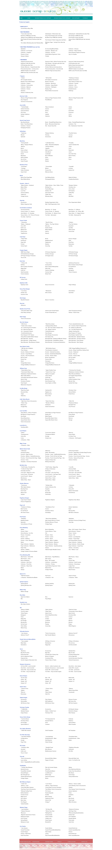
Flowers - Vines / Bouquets (27, 540)
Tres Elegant (24, 802)
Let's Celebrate (72, 816)
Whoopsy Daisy (49, 196)
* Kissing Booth (24, 142)
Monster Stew (72, 381)
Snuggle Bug (24, 406)
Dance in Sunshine (49, 299)
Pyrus (70, 159)
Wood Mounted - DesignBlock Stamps (54, 340)
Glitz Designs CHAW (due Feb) (76, 35)
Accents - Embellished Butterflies (53, 353)
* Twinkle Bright (24, 107)
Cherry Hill (71, 488)
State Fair (47, 694)
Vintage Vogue (48, 524)
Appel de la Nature (25, 596)
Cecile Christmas (25, 110)
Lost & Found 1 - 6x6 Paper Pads (53, 474)
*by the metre (24, 677)
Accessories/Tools (25, 209)
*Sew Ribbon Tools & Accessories (53, 789)
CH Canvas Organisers (50, 252)
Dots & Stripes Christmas (27, 266)
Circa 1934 (23, 226)
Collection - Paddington (50, 87)
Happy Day (23, 618)
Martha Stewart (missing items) (76, 65)
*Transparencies (24, 434)
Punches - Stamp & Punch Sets (76, 458)
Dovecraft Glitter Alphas (50, 758)
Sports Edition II (25, 724)
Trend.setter (71, 820)
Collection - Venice (73, 87)
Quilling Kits (72, 583)
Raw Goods (71, 798)
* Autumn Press (24, 688)
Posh (46, 722)
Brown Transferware (50, 357)
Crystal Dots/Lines (73, 828)
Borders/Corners (25, 769)
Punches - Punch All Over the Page (53, 456)
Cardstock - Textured (25, 125)
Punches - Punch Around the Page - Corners (79, 456)
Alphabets (23, 48)
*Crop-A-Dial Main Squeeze (27, 787)
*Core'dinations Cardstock (51, 350)
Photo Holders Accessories (51, 90)
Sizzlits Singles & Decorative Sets (29, 660)
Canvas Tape (72, 560)
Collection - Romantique (74, 564)
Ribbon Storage (24, 591)
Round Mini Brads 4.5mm (51, 418)
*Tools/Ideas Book (73, 736)
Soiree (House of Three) (26, 524)
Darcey (46, 110)
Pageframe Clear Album (74, 499)
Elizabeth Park (72, 404)
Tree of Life (23, 257)
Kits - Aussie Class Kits (50, 125)
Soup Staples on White (50, 383)
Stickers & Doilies (73, 459)
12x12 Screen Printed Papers (52, 310)
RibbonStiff (71, 677)
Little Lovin (23, 751)
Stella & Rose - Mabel (50, 479)
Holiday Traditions (25, 114)
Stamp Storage (48, 742)
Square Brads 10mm (25, 420)
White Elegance (72, 626)
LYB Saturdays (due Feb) (26, 65)
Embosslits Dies (24, 654)
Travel (70, 194)
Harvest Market (72, 392)
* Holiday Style (48, 485)
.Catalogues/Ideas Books (51, 325)
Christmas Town (72, 390)
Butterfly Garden (24, 520)
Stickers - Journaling (73, 547)
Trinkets (47, 56)
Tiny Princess (72, 406)
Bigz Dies (47, 652)
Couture (70, 616)
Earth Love (23, 227)
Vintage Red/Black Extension (75, 363)
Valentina (47, 116)
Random (47, 244)
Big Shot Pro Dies (25, 652)
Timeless (47, 724)
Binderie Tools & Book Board (28, 81)
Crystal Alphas (48, 828)
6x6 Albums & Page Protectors (76, 412)
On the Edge (24, 722)
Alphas (22, 529)
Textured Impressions (74, 660)
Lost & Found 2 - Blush (74, 474)
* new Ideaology (49, 736)
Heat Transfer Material (50, 635)
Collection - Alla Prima (26, 562)
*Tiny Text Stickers (73, 224)
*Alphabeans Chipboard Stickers (28, 373)
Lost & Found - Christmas (27, 474)
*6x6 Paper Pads (72, 811)
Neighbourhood (49, 240)
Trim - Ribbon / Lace (73, 549)
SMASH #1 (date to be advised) (76, 68)
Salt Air (47, 231)
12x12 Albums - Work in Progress (29, 412)
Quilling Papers (49, 585)
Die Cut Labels (72, 357)
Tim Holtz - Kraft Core (26, 216)
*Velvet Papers (24, 613)
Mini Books (71, 772)
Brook (46, 238)
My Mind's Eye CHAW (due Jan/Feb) (53, 37)
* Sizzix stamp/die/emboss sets (76, 324)
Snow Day (47, 246)
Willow (70, 116)
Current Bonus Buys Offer (27, 28)
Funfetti (47, 794)
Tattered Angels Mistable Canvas (53, 549)
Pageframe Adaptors (50, 499)
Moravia (70, 622)
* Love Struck (48, 783)
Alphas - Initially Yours (50, 711)
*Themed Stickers (49, 146)
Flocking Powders (25, 452)
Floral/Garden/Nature (50, 771)
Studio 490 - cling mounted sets (28, 669)
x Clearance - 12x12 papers (75, 438)
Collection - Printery (50, 564)
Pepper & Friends (49, 760)
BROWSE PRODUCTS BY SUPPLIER (43, 18)
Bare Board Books (25, 122)
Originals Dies (24, 658)
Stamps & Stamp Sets (50, 459)
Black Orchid (72, 613)
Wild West (71, 196)
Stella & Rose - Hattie (74, 478)
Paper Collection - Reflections (28, 545)
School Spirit (24, 246)
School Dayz (72, 774)
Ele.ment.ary (72, 643)
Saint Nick (71, 292)
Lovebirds (47, 620)
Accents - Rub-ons (73, 353)
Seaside (23, 494)
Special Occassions (50, 776)
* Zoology (23, 168)
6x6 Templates (72, 730)
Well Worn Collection (74, 512)
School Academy (25, 192)
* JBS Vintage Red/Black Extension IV (77, 348)
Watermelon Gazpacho (26, 384)
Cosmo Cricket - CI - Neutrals (52, 211)
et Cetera (71, 168)
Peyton (22, 116)
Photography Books (50, 179)
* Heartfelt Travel (49, 747)
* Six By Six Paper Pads (26, 468)
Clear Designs (48, 333)
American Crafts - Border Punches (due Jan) (55, 61)
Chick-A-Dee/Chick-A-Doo (51, 615)
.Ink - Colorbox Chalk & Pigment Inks (77, 325)
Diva (46, 596)
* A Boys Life (24, 262)
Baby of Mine (24, 187)
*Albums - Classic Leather (75, 783)
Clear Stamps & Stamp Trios (75, 81)
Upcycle (47, 233)
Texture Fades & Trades (50, 660)
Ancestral (23, 749)
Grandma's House (49, 510)
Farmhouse (23, 240)
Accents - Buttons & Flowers (27, 352)
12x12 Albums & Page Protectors (53, 412)
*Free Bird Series (73, 133)
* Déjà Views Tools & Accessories (29, 401)
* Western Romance (25, 811)
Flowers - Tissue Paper (74, 538)
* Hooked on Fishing (25, 507)
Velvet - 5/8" (48, 683)
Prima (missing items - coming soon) (29, 68)
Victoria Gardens (25, 273)
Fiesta (70, 792)
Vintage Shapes (24, 778)
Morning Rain (72, 510)
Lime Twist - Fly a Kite (74, 470)
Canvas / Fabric (24, 531)
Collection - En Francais (26, 50)
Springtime (71, 270)
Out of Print (23, 159)
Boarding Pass (24, 488)
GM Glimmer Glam (25, 703)
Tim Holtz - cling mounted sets (28, 671)
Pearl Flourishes (25, 835)
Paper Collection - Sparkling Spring (53, 545)
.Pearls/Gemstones (49, 331)
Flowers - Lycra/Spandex (74, 536)
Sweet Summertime (49, 406)
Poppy (70, 624)
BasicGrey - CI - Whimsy (74, 209)
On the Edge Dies (73, 656)
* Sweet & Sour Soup (50, 372)
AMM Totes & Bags (25, 252)
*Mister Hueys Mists (73, 690)
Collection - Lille (72, 85)
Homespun (47, 361)
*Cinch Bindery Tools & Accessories (77, 785)
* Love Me (71, 467)
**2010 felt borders (25, 575)
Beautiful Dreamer (25, 299)
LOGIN (28, 18)
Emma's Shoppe (72, 238)
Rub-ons (71, 418)
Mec (22, 598)
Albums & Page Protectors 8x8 (76, 97)
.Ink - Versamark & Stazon (27, 331)
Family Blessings (49, 189)
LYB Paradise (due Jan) (74, 63)
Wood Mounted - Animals (27, 338)
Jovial (70, 152)
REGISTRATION (35, 841)
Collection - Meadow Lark (51, 50)
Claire (22, 616)
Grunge (22, 740)
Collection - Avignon (25, 83)
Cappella (47, 148)
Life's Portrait (24, 818)
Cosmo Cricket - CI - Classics (28, 211)
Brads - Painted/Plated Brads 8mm (77, 122)
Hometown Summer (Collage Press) (77, 520)
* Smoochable (48, 166)
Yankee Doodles (24, 803)
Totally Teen (48, 194)
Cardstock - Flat (72, 124)
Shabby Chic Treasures (74, 567)
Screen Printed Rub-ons (51, 312)
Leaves (47, 833)
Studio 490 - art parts (73, 667)
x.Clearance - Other (25, 439)
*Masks (47, 690)
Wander (47, 161)
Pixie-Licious (24, 231)
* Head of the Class (49, 401)
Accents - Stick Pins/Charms (27, 355)
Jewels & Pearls (72, 575)
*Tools (70, 146)
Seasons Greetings (49, 270)
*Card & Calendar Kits (74, 144)
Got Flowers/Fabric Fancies (75, 540)
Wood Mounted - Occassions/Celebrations (55, 342)
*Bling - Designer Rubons (27, 144)
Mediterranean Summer (50, 751)
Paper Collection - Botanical (51, 542)
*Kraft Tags (47, 377)
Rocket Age (48, 492)
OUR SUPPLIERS (76, 18)
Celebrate (71, 718)
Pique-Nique (48, 598)
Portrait (22, 244)
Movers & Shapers (49, 656)
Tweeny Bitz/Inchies (73, 776)
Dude (70, 508)
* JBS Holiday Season (50, 348)
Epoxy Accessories (49, 284)
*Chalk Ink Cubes (73, 609)
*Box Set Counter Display (51, 767)
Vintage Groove (24, 196)
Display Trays (48, 88)
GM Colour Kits (72, 701)
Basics (22, 148)
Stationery (23, 395)
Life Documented (73, 644)
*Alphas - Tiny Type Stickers (52, 224)
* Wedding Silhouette (74, 747)
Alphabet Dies (72, 650)
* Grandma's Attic (25, 747)
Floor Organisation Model (75, 202)
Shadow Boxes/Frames (26, 776)
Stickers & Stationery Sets (27, 92)
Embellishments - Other (74, 738)
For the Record (72, 266)
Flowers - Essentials (25, 535)
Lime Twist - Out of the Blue (75, 472)
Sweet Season (48, 820)
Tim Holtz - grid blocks (74, 669)
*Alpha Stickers (48, 609)
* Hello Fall (71, 401)
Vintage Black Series (26, 363)
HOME (21, 18)
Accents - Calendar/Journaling (52, 352)
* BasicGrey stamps (49, 324)
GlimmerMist (24, 701)
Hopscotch (71, 150)
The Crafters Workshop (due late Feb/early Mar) (32, 42)
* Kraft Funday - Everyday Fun (28, 467)
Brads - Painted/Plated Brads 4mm (53, 122)
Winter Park (48, 273)
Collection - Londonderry (51, 562)
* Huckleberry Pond (49, 507)
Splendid (23, 136)
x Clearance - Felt (49, 577)
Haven (22, 361)
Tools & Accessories (25, 421)
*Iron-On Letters (24, 611)
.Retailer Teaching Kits (74, 331)
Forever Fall (48, 170)
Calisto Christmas (25, 108)
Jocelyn (47, 618)
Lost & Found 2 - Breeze (26, 476)
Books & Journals (49, 81)
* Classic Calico (49, 688)
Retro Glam (23, 800)
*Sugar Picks (72, 377)
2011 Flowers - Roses (74, 556)
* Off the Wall (48, 77)
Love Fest (23, 190)
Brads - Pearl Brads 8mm (27, 124)
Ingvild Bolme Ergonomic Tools (52, 565)
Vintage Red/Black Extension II (28, 364)
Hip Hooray (48, 470)
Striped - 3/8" (72, 679)
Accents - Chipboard (73, 352)
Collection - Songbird (26, 52)
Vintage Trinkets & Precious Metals (29, 551)
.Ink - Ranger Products (50, 329)
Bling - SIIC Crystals (50, 560)
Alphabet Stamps (25, 711)
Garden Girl (71, 170)
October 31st (24, 292)
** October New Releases (26, 767)
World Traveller (72, 724)
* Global (23, 77)
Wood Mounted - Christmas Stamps (77, 338)
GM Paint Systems (73, 703)
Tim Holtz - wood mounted (75, 671)
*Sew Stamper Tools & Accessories (77, 789)
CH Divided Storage (73, 252)
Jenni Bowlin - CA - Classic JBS (76, 211)
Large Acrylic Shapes (26, 499)
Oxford (46, 159)
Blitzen (47, 168)
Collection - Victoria (25, 88)
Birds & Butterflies (49, 529)
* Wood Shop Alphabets (51, 518)
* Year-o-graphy (24, 641)
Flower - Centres (72, 533)
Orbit (70, 240)
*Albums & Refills (25, 609)
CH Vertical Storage (73, 255)
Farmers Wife (48, 359)
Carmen (47, 108)
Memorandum (48, 393)
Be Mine (23, 264)
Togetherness (24, 233)
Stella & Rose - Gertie (50, 478)
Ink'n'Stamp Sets (49, 336)
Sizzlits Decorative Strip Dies (75, 658)
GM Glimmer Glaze (49, 703)
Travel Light (71, 800)
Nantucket (23, 522)
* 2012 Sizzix (24, 324)
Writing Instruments (50, 461)
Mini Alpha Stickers (25, 604)
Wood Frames (72, 569)
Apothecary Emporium (74, 262)
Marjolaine (23, 155)
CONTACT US (84, 841)
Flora (46, 112)
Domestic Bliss (24, 392)
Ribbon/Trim (48, 567)
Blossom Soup (48, 379)
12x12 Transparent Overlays (75, 310)
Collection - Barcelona (50, 83)
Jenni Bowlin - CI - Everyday (27, 213)
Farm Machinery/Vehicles (75, 769)
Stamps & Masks (25, 56)
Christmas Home (25, 720)
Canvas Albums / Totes (50, 531)
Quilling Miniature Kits (26, 585)
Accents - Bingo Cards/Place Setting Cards (79, 350)
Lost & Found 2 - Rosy (50, 476)
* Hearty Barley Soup (26, 370)
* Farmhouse (24, 485)
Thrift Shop (48, 494)
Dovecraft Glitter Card (74, 758)
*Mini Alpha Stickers (25, 487)
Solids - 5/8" (24, 679)
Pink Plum (71, 242)
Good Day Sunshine (25, 470)
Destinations (48, 643)
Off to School (48, 292)
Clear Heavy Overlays (26, 312)
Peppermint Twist (49, 798)
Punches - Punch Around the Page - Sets (55, 458)
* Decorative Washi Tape (26, 310)
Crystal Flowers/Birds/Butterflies (52, 830)
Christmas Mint (72, 615)
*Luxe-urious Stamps (50, 432)
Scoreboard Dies (49, 658)
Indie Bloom (48, 152)
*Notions (23, 146)
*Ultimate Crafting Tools (26, 791)
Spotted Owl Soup (73, 383)
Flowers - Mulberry (25, 538)
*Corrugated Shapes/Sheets (75, 375)
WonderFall (48, 822)
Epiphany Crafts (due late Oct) (28, 63)
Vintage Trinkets (49, 569)
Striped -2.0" (24, 683)
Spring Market (24, 820)
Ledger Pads (72, 565)
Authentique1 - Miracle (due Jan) (52, 33)
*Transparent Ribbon (50, 434)
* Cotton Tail (24, 783)
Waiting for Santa (25, 822)
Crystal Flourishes (25, 830)
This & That (48, 395)
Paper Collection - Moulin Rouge (76, 544)
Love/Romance (48, 772)
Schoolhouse (72, 492)
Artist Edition (72, 290)
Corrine (47, 616)
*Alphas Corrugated (49, 373)
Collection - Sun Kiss (50, 52)
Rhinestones (72, 635)
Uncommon (48, 136)
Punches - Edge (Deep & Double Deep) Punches (80, 452)
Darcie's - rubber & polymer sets (52, 666)
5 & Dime (71, 487)
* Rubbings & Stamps (74, 77)
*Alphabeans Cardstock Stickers (76, 372)
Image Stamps (24, 712)
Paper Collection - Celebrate (75, 542)
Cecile (70, 108)
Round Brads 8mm (25, 418)
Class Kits (47, 769)
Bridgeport (23, 615)
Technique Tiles (49, 712)
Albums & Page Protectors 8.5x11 (53, 97)
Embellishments (72, 88)
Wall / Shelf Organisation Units (52, 204)
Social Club (71, 231)
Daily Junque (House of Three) (52, 520)
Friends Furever (24, 794)
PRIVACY (60, 841)
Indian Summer (24, 152)
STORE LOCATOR (71, 841)
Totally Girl (23, 194)
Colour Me (23, 436)
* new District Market (25, 736)
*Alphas (22, 690)
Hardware (23, 90)
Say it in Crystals (73, 54)
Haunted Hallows (49, 720)
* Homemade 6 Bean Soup (27, 372)
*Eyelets (70, 787)
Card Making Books (49, 177)
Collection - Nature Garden (75, 50)
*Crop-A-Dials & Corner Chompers (53, 787)
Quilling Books (24, 583)
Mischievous (24, 478)
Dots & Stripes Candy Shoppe (76, 264)
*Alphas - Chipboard (25, 224)
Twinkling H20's (24, 427)
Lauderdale (48, 153)
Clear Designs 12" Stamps (75, 333)
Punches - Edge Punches (27, 454)
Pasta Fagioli (24, 383)
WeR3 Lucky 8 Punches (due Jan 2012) (78, 70)
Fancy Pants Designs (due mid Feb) (53, 35)
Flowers (70, 831)
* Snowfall (71, 166)
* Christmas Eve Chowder (75, 370)
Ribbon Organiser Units (26, 204)
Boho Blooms (48, 749)
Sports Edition (72, 722)
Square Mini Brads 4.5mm (51, 420)
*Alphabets (71, 518)
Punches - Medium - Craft (75, 454)
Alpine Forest (48, 613)
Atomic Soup (24, 379)
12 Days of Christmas (50, 468)
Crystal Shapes (24, 831)
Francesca (71, 112)
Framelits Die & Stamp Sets (51, 654)
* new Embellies (24, 809)
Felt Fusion (48, 575)
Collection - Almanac (73, 48)
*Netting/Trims (48, 812)
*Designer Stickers (73, 185)
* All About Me (48, 809)
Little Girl (23, 270)
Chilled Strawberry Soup (74, 379)
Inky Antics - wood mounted (27, 667)
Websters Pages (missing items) (52, 70)
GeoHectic (71, 794)
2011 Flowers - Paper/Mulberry (52, 556)
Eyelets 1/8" (48, 414)
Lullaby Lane (48, 818)
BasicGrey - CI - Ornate (50, 209)
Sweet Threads (24, 161)
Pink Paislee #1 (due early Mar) (76, 37)
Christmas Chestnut (25, 381)
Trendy (70, 361)
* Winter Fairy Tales (49, 811)
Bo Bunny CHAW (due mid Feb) (28, 35)
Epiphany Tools (24, 284)
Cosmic (47, 508)
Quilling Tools (72, 585)
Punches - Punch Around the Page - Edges (31, 458)
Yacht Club (71, 822)
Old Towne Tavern (25, 512)
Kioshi (22, 153)
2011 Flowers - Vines (25, 558)
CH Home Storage (49, 253)
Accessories (24, 202)
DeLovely (47, 226)
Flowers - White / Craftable (51, 540)
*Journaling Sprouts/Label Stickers (29, 377)
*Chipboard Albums (73, 402)
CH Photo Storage (73, 253)
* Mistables (23, 518)
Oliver (46, 157)
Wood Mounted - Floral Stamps (76, 340)
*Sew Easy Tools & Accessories (28, 789)
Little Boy (71, 268)
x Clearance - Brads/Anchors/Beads (29, 577)
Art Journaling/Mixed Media (51, 48)
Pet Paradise (72, 190)
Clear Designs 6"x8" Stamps (27, 334)
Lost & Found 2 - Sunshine (75, 476)
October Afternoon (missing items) (53, 67)
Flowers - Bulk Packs (26, 833)
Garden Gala (72, 814)
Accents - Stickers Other (74, 355)
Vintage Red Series (49, 363)
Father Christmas (25, 170)
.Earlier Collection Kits (50, 487)
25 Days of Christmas (74, 641)
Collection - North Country (75, 562)
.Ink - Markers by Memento (75, 327)
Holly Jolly (47, 268)
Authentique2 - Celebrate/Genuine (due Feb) (79, 33)
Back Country (24, 508)
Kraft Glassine (48, 740)
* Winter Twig (24, 402)
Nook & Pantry (72, 155)
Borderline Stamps (73, 711)
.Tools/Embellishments (26, 333)
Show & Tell (48, 800)
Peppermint (48, 242)
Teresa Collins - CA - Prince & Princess (30, 215)
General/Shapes (24, 772)
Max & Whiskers (49, 155)
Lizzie (70, 114)
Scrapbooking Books (74, 179)
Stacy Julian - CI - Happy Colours (76, 213)
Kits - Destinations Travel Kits (76, 125)
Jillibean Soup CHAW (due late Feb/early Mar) (31, 37)
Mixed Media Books (25, 179)
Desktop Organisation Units (51, 202)
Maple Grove (24, 796)
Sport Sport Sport (49, 192)
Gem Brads (23, 416)
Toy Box (70, 246)
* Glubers (71, 222)
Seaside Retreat (72, 818)
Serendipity (48, 512)
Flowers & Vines (24, 54)
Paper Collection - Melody (51, 544)
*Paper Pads (48, 611)
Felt (46, 533)
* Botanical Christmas (74, 809)
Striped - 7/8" (48, 681)
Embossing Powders (73, 450)
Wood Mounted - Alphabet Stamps (77, 336)
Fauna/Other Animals (26, 771)
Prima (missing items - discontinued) (54, 68)
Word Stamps (72, 712)
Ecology (47, 436)
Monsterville (24, 622)
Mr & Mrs (71, 751)
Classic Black (72, 434)
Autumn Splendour (73, 507)
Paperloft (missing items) (75, 67)
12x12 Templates (49, 730)
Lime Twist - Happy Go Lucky (28, 472)
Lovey (22, 438)
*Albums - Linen (24, 785)
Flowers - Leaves (49, 536)
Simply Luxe (48, 438)
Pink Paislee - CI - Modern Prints (53, 213)
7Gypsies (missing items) (27, 61)
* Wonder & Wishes (49, 402)
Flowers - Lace (24, 536)
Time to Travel (24, 752)
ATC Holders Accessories (51, 79)
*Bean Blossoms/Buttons (74, 373)
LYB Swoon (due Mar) (50, 65)
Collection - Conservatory (27, 85)
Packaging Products (25, 127)
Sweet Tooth (24, 172)
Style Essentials (24, 272)
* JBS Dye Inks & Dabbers (27, 348)
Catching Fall (48, 390)
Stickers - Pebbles (25, 549)
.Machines (23, 650)
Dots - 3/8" (47, 677)
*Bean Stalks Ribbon (25, 375)
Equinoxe (71, 596)
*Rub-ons (71, 432)
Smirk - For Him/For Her (74, 760)
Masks (22, 542)
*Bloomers (23, 812)
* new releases (24, 633)
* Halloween (23, 450)
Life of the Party (72, 153)
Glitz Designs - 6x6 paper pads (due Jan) (54, 63)
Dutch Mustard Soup (50, 381)
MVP (70, 796)
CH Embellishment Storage (27, 253)
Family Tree (23, 359)
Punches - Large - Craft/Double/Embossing (55, 454)
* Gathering (23, 133)
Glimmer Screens (73, 699)
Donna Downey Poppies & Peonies (77, 52)
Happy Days (23, 268)
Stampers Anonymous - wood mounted (54, 667)
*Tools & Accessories (26, 318)
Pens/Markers (48, 99)
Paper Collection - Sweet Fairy (76, 545)
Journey (70, 134)
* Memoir (71, 688)
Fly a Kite (47, 490)
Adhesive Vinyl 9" (25, 635)
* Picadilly (71, 142)
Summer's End (24, 294)
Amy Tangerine (24, 99)
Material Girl (24, 229)
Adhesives (23, 305)
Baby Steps (23, 643)
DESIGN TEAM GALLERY (25, 841)
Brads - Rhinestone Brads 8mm (52, 124)
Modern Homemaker (73, 490)
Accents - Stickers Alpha (51, 355)
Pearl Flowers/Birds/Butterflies (52, 835)
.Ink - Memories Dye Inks (26, 329)
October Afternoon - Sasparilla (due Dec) (30, 67)
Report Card (23, 492)
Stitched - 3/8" (48, 679)
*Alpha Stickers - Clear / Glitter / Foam (54, 185)
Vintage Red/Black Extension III (52, 364)
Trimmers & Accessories (26, 101)
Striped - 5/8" (24, 681)
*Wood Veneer (48, 692)
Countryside (71, 692)
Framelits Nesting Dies (74, 654)
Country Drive (48, 264)
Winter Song (24, 627)
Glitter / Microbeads (50, 452)
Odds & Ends (72, 229)
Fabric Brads (48, 831)
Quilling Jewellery (49, 583)
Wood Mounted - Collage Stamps (28, 340)
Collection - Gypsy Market (51, 85)
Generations (24, 644)
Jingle (22, 393)
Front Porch (71, 359)
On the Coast (24, 624)
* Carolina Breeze (25, 718)
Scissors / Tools (24, 459)
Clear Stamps (48, 699)
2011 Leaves (48, 558)
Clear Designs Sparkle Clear (75, 334)
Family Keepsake (49, 792)
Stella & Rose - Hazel (26, 479)
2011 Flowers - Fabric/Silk (27, 556)
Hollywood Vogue (25, 816)
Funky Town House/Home (75, 771)
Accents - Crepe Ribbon (26, 353)
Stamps (47, 547)
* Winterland (48, 290)
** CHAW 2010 (24, 709)
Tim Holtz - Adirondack (50, 215)
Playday (47, 624)
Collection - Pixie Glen (26, 564)
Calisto (70, 107)
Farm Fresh (23, 490)
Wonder (70, 136)
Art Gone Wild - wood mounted (28, 666)
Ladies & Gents (48, 816)
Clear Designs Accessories (51, 334)
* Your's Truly (48, 262)
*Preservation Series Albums (75, 611)
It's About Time (72, 436)
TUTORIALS (85, 18)
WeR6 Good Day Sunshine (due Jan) (29, 72)
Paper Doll (23, 242)
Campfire (47, 488)
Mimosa (70, 620)
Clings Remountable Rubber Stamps (29, 336)
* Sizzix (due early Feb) (26, 33)
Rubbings (71, 90)
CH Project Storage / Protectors (28, 255)
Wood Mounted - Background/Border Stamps (55, 338)
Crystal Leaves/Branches (74, 830)
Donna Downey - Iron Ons (27, 533)
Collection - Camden (73, 83)
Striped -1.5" (72, 681)
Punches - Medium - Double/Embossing (30, 456)
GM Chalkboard (49, 701)
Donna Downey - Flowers (74, 531)
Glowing (47, 134)
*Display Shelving (49, 133)
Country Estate (48, 814)
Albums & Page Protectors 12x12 (28, 97)
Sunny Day (47, 626)
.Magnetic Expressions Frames (28, 814)
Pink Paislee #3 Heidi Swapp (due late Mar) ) (55, 39)
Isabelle (47, 114)
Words (46, 778)
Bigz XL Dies (72, 652)
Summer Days (48, 272)
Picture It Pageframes (26, 501)
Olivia (70, 157)
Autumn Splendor (73, 791)
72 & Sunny (48, 791)
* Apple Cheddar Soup (50, 370)
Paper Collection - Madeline (27, 544)
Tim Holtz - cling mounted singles (53, 671)
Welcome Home (49, 172)
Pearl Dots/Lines (72, 833)
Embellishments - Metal (50, 738)
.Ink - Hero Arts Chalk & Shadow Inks (54, 327)
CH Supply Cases (49, 255)
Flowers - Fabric (49, 535)
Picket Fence (72, 393)
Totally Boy (71, 192)
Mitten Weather (48, 229)
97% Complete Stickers (26, 79)
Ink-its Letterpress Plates (26, 656)
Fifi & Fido (23, 112)
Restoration (71, 244)
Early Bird (71, 226)
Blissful (22, 134)
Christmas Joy (72, 187)
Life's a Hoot (72, 189)
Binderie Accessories (74, 79)
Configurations (24, 738)
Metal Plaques (48, 416)
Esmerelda (71, 110)
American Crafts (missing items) (76, 61)
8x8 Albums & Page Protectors (28, 414)
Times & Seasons (73, 272)
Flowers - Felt (72, 535)
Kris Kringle (23, 620)
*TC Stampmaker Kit (50, 718)
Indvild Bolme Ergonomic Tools (52, 54)
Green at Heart (24, 150)
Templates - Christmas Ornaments (29, 461)
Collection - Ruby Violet (26, 565)
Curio (70, 148)
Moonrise (47, 622)
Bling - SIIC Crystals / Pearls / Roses (77, 529)
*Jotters (22, 432)
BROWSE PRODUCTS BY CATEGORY (62, 18)
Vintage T (47, 802)
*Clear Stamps (24, 350)
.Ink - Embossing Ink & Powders (28, 327)
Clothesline (48, 404)
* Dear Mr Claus (49, 222)
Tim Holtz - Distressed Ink (75, 215)
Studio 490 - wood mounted (51, 669)
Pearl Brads (71, 416)
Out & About (24, 798)
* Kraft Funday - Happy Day (51, 467)
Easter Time (23, 189)
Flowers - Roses (49, 538)
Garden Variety (48, 227)
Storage (70, 420)
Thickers (71, 99)
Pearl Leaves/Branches (74, 835)
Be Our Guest (24, 357)
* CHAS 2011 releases (26, 730)
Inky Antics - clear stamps (75, 666)
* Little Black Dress (49, 142)
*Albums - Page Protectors (51, 785)
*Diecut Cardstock (49, 107)
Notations (71, 720)
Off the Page (48, 774)
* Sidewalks (71, 485)
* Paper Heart (24, 238)
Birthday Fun (48, 187)
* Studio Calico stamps (26, 325)
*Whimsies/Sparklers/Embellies (76, 812)
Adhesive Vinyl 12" (73, 633)
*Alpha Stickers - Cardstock (27, 185)
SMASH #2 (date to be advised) (28, 70)
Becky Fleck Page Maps (26, 177)
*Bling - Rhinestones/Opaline (52, 144)
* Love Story (24, 290)
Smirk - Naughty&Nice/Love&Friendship (30, 762)
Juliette (70, 618)
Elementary (23, 694)
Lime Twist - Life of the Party (52, 472)
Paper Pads (23, 547)
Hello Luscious (48, 150)
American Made (72, 468)
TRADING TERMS (49, 841)
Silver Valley (24, 626)
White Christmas (72, 802)
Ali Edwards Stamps (73, 709)
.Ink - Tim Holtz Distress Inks (75, 329)
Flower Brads (72, 414)
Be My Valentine (24, 792)
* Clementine (24, 222)
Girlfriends (71, 749)
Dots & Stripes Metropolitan (51, 266)
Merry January (48, 796)
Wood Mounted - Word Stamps (76, 342)
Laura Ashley (24, 760)
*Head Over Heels (25, 390)
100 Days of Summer (50, 641)
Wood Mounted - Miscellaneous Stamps (30, 342)
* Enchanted (24, 166)
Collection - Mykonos (26, 87)
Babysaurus (23, 404)
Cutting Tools (24, 279)
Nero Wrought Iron (25, 774)
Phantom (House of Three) (51, 522)
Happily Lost (48, 392)
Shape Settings (72, 284)
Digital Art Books (73, 177)
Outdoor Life (48, 190)
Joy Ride (71, 227)
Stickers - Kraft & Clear (74, 312)
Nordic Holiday (24, 157)
